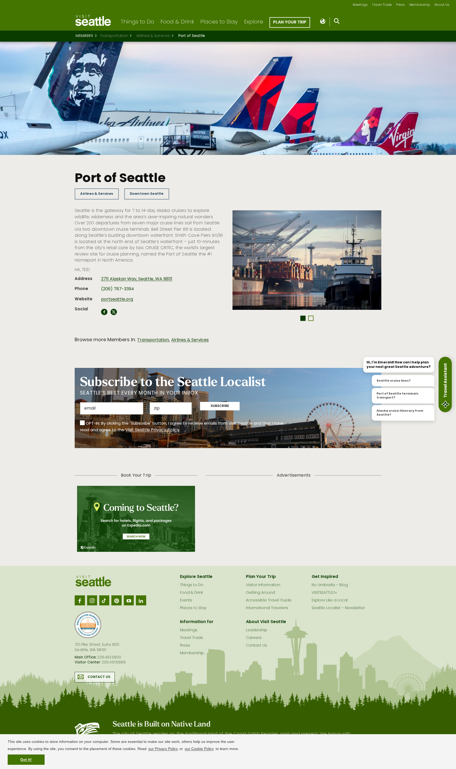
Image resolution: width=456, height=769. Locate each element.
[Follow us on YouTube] (129, 600)
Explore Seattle (196, 576)
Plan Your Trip (289, 22)
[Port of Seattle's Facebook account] (104, 313)
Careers (254, 638)
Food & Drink (177, 22)
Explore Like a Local (330, 600)
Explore (253, 22)
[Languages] (323, 21)
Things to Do (137, 22)
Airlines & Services (153, 36)
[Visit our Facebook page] (80, 600)
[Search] (337, 22)
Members (84, 36)
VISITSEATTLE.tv (324, 593)
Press (400, 5)
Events (186, 600)
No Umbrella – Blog (330, 585)
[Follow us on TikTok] (104, 600)
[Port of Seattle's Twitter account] (114, 313)
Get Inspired (325, 576)
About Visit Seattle (266, 622)
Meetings (360, 5)
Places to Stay (219, 22)
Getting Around (260, 593)
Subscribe (220, 406)
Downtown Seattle (147, 194)
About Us (441, 5)
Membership (419, 5)
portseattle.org (117, 299)
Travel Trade (382, 5)
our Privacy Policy (163, 749)
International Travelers (267, 608)
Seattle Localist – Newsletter (338, 608)
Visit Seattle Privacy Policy (152, 430)
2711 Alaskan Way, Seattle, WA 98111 (136, 279)
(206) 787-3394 (117, 289)
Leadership (256, 630)
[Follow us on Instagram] (92, 600)
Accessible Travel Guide (269, 600)
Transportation (114, 36)
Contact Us (99, 677)
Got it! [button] (26, 759)
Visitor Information (263, 585)
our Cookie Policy (199, 749)
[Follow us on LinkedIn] (141, 600)
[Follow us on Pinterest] (116, 600)
